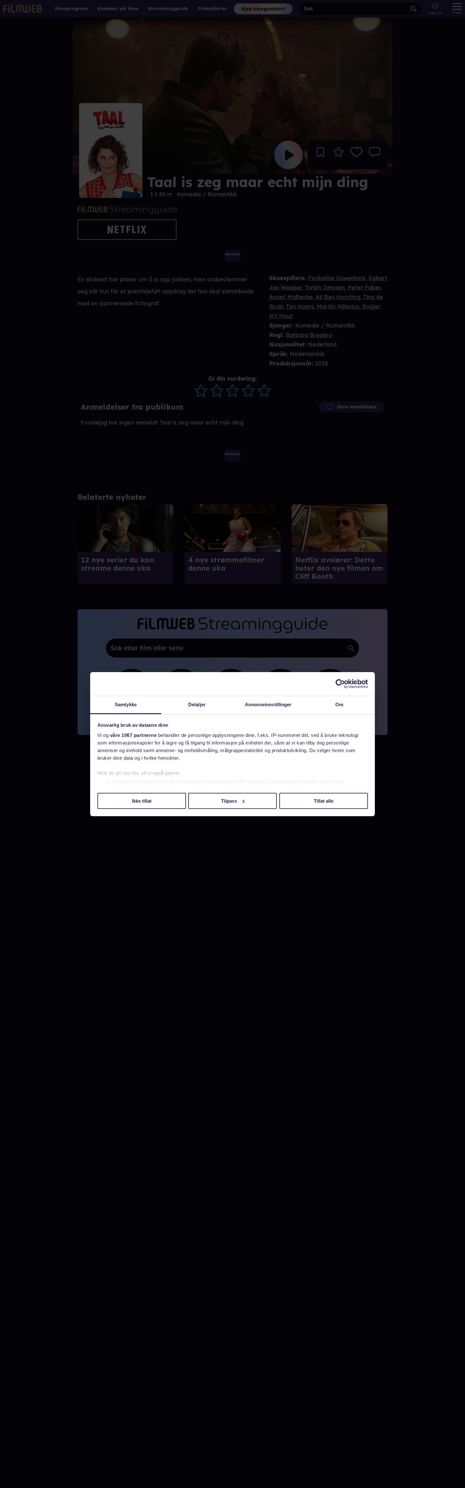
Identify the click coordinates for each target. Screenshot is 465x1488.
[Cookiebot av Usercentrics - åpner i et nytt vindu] (340, 684)
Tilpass (229, 800)
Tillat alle (323, 800)
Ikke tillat (142, 800)
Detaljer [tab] (197, 704)
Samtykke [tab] (126, 704)
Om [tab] (339, 704)
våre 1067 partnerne (133, 735)
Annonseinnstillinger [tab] (268, 704)
